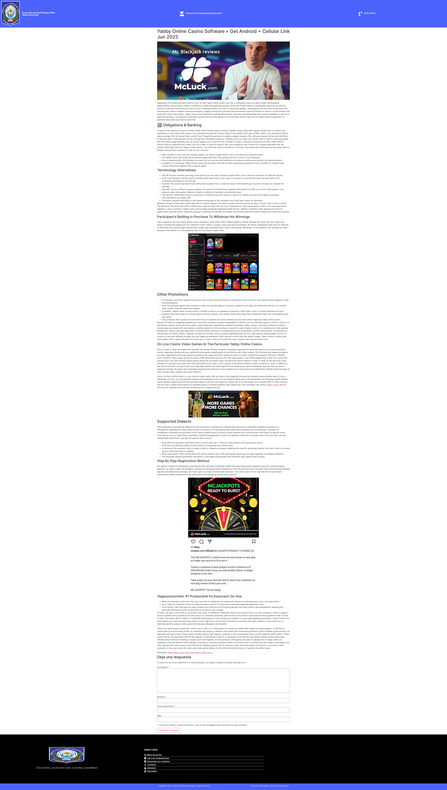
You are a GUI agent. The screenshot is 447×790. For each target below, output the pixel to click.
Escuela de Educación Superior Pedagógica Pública (38, 12)
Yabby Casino (273, 385)
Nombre (161, 697)
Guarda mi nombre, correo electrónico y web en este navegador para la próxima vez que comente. (203, 725)
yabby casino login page (184, 652)
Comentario (163, 667)
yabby (170, 652)
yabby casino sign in (204, 652)
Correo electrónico (166, 706)
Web (159, 716)
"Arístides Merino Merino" (30, 15)
